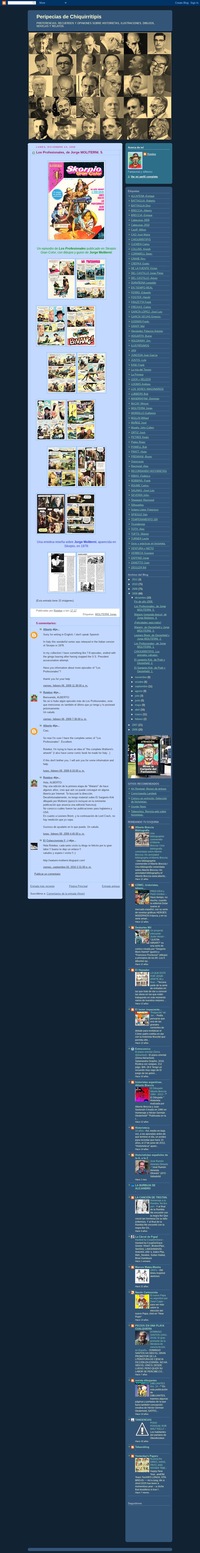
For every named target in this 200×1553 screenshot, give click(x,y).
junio (138, 700)
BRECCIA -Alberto (141, 210)
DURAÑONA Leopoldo (143, 282)
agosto (139, 691)
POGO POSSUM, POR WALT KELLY (158, 1425)
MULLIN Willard (140, 418)
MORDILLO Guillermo (143, 413)
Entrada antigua (111, 886)
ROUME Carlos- (140, 485)
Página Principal (78, 886)
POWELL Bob (139, 447)
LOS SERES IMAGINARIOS (147, 389)
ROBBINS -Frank (141, 480)
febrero (139, 719)
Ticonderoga (138, 524)
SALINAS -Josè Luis (142, 490)
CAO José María (140, 234)
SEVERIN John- (140, 495)
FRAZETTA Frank (141, 302)
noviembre (141, 677)
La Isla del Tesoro (141, 369)
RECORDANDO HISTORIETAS (149, 471)
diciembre (141, 597)
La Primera (137, 374)
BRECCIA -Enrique (141, 215)
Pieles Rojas (138, 442)
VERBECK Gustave (142, 553)
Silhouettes (137, 505)
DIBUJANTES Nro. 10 (157, 1385)
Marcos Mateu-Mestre (148, 1267)
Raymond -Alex (139, 466)
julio (137, 695)
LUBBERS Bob (139, 394)
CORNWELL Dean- (142, 254)
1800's (154, 1270)
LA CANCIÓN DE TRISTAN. (151, 1197)
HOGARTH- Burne (141, 336)
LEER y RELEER (141, 379)
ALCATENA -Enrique (142, 196)
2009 (135, 589)
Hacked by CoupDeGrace (149, 1239)
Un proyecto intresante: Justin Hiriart (157, 933)
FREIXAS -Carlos (141, 307)
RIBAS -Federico (140, 476)
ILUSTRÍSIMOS (140, 345)
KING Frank (138, 365)
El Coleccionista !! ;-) (55, 840)
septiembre (141, 686)
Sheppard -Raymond (142, 500)
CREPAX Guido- (140, 263)
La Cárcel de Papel (146, 1237)
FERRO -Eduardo (141, 292)
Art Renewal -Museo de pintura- (149, 788)
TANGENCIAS (143, 1420)
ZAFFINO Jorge (140, 558)
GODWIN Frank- (140, 321)
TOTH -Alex (138, 529)
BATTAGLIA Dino (141, 205)
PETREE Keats (140, 437)
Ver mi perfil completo (144, 176)
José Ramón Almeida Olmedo (159, 1163)
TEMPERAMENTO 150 (144, 519)
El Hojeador (142, 970)
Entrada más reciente (42, 886)
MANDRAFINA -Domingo (145, 398)
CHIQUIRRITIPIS (141, 239)
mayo (138, 705)
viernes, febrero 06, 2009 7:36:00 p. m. (65, 719)
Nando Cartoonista (146, 1292)
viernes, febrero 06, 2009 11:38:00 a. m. (65, 685)
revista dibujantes (146, 1380)
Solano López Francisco (144, 509)
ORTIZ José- (138, 432)
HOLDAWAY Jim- (141, 340)
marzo (139, 714)
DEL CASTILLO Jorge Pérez (147, 273)
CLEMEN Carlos (140, 244)
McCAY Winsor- (140, 403)
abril (137, 709)
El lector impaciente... (148, 1009)
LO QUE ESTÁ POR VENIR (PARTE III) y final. (158, 978)
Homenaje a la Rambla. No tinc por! (158, 1203)
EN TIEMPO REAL (142, 287)
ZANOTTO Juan (140, 562)
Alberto (47, 629)
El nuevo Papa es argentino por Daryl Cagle (159, 1298)
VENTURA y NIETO (142, 548)
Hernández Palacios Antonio (147, 331)
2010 (135, 584)
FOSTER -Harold (140, 297)
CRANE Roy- (138, 258)
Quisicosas (137, 461)
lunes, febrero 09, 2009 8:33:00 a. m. (64, 770)
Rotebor (48, 692)
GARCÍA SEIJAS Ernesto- (146, 316)
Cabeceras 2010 (140, 225)
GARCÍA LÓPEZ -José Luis (146, 311)
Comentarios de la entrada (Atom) (66, 893)
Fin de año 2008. (143, 601)
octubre (139, 682)
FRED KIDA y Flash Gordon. (158, 893)
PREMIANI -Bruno (141, 456)
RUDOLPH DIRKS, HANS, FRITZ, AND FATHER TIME (158, 1464)
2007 (135, 725)
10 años (139, 1130)
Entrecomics (142, 1049)
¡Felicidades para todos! (147, 622)
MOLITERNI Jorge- (106, 614)
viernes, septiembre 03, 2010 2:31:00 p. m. (67, 867)
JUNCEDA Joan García (144, 355)
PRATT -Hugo (139, 451)
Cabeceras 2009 (140, 220)
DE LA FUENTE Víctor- (144, 268)
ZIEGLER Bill (138, 567)
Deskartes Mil (143, 927)
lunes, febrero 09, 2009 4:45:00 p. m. (64, 833)
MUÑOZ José (138, 422)
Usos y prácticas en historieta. (148, 543)
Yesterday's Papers (146, 1456)
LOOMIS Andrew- (141, 384)
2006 (135, 729)
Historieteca (142, 1127)
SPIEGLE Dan (139, 514)
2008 (135, 593)
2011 (135, 579)
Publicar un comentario (47, 874)
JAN (133, 350)
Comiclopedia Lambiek (144, 793)
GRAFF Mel (138, 326)
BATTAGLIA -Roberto (143, 200)
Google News (138, 806)
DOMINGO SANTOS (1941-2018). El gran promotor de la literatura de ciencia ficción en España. (151, 1340)
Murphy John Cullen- (142, 427)
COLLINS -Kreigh (141, 249)
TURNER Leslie (140, 538)
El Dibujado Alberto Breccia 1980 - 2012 (158, 1091)
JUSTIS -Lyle (138, 360)
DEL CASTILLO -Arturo (144, 278)
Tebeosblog (142, 1447)
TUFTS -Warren (140, 534)
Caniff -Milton (138, 229)
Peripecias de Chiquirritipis (69, 17)
